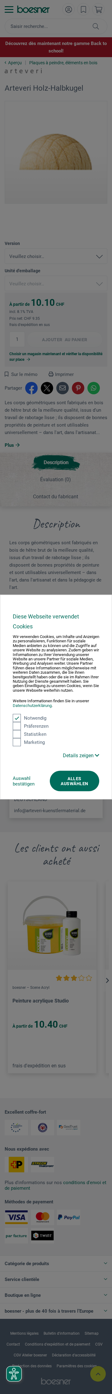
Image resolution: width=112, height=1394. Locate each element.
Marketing (34, 742)
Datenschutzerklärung (32, 705)
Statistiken (35, 734)
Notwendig (35, 718)
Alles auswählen (74, 781)
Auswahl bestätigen (24, 781)
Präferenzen (36, 726)
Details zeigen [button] (79, 755)
